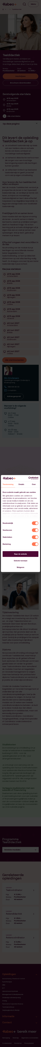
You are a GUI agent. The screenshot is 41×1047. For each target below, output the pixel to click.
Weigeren (20, 567)
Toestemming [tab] (8, 484)
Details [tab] (21, 484)
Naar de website (20, 554)
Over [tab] (34, 484)
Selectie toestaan (20, 561)
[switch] (35, 530)
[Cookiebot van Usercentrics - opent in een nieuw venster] (28, 478)
